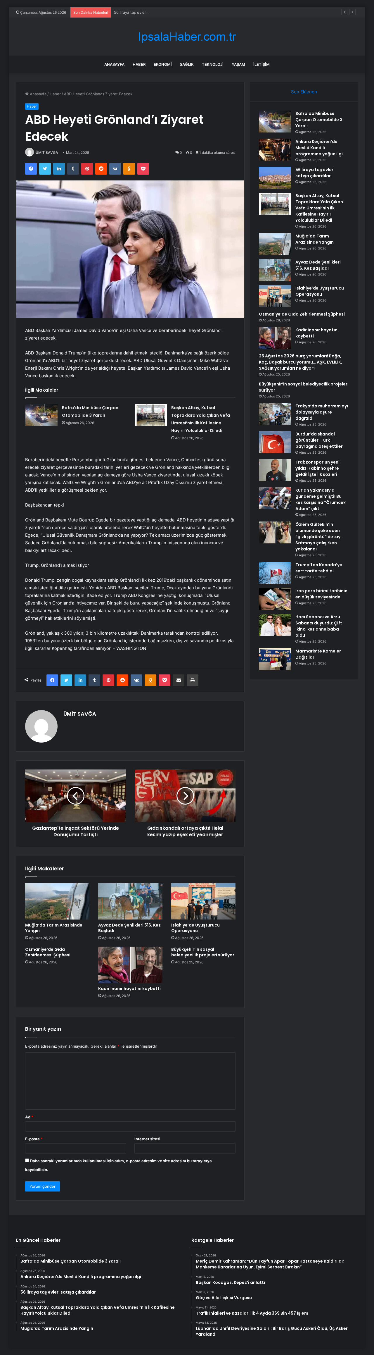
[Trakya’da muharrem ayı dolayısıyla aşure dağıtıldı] (275, 414)
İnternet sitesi (147, 1139)
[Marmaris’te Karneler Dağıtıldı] (275, 659)
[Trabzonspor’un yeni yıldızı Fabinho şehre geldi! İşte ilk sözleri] (275, 470)
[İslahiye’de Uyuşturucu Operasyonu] (203, 901)
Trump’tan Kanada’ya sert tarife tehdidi (318, 568)
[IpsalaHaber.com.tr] (187, 37)
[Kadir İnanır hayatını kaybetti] (130, 965)
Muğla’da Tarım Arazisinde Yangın (53, 928)
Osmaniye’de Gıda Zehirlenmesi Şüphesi (47, 952)
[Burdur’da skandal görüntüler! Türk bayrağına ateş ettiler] (275, 442)
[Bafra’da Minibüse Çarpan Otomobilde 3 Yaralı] (41, 415)
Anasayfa (114, 64)
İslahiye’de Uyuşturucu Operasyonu (195, 928)
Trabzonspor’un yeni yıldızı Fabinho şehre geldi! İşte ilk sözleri (317, 468)
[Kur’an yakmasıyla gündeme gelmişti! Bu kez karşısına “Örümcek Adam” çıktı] (275, 498)
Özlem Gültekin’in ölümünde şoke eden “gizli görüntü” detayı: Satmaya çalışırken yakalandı (319, 536)
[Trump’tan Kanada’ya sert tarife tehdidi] (275, 573)
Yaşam (238, 64)
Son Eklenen (304, 91)
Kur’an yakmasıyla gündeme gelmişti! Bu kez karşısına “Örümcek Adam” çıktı (320, 499)
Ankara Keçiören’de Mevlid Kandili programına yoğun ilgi (319, 148)
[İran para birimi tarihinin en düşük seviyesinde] (275, 599)
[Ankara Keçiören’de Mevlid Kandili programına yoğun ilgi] (275, 150)
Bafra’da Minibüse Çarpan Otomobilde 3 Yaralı (318, 120)
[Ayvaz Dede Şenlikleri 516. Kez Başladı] (130, 901)
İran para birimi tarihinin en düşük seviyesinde (321, 594)
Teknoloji (213, 64)
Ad (29, 1117)
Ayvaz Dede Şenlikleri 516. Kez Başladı (129, 928)
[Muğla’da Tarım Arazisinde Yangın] (57, 901)
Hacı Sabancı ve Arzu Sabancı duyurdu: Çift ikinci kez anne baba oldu (318, 626)
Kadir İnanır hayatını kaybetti (129, 988)
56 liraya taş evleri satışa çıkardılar (145, 12)
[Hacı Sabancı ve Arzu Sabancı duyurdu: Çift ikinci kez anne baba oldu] (275, 625)
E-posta (34, 1139)
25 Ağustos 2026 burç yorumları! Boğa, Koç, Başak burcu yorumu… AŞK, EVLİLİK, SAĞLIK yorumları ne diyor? (300, 362)
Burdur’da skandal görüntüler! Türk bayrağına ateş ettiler (319, 440)
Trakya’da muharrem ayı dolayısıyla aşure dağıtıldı (321, 412)
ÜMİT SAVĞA (47, 152)
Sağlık (187, 64)
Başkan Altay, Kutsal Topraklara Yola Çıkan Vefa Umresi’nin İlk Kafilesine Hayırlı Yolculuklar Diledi (319, 208)
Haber (139, 64)
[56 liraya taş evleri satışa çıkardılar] (275, 178)
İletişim (261, 64)
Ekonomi (163, 64)
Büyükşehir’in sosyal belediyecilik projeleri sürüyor (202, 952)
